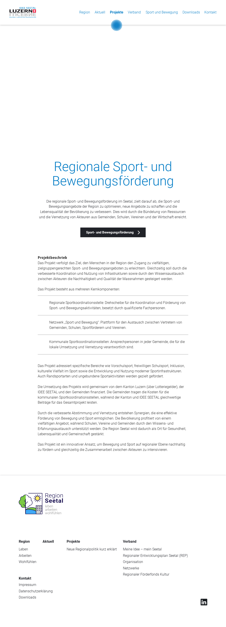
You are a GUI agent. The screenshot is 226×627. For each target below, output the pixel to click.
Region (84, 12)
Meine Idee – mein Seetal (142, 549)
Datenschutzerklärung (36, 591)
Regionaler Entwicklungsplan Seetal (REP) (155, 556)
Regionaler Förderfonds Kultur (146, 574)
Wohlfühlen (27, 562)
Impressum (27, 585)
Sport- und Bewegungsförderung (110, 232)
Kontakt (210, 12)
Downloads (191, 12)
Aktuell (100, 12)
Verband (134, 12)
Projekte (116, 12)
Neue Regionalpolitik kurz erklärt (92, 549)
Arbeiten (25, 556)
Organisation (133, 562)
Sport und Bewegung (162, 12)
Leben (23, 549)
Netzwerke (131, 568)
